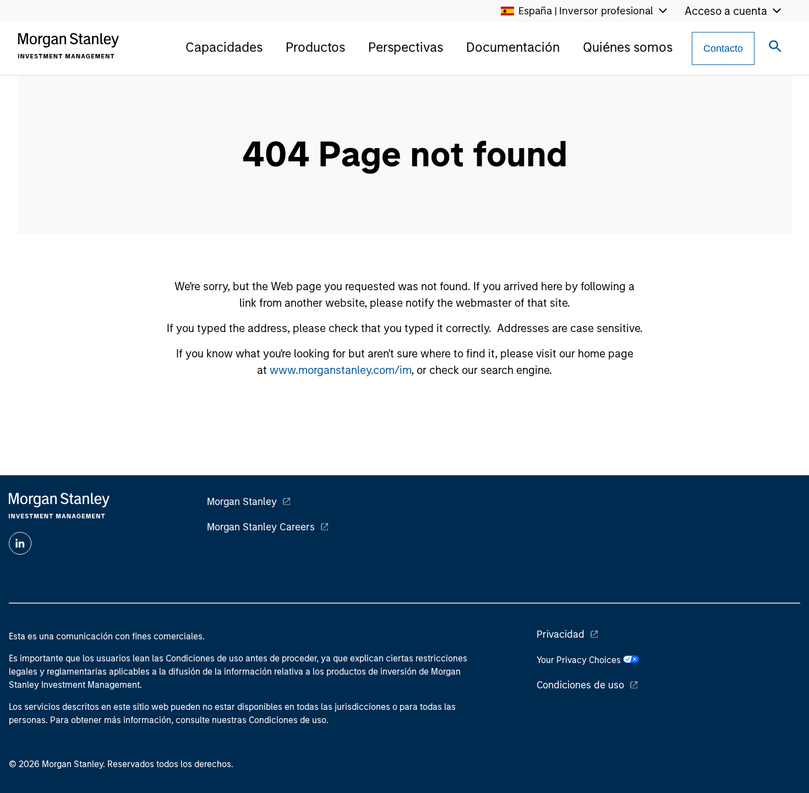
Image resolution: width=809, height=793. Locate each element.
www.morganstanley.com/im (340, 370)
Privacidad (560, 634)
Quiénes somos (628, 47)
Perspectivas (405, 47)
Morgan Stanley (242, 502)
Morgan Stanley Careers (261, 527)
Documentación (513, 47)
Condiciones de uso (580, 685)
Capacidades (224, 47)
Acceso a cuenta (726, 11)
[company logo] (68, 45)
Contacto (723, 48)
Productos (315, 47)
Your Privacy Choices (580, 660)
